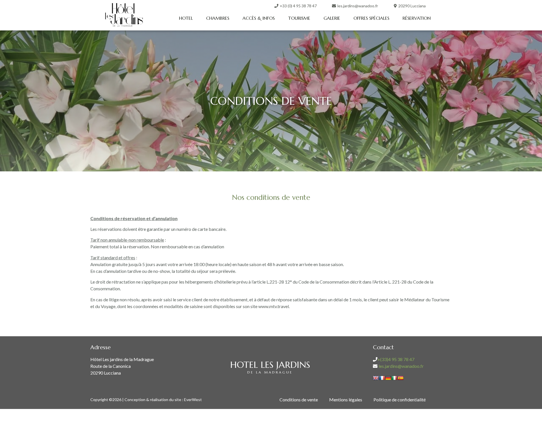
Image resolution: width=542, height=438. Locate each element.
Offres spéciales (371, 18)
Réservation (417, 18)
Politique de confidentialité (399, 399)
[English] (376, 378)
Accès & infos (258, 18)
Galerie (332, 18)
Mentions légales (345, 399)
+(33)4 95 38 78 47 (395, 359)
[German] (388, 378)
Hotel (186, 18)
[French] (382, 378)
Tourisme (299, 18)
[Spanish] (400, 378)
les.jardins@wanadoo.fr (401, 366)
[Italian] (394, 378)
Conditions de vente (298, 399)
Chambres (217, 18)
